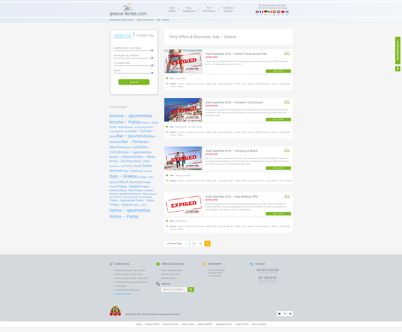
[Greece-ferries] (128, 9)
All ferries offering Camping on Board (131, 282)
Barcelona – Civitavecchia (135, 127)
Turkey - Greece (120, 205)
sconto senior (133, 197)
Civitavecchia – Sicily (117, 166)
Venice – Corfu (139, 205)
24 (194, 243)
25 (200, 243)
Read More (278, 71)
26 (207, 243)
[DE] (266, 11)
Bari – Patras (235, 84)
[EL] (287, 11)
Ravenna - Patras (140, 194)
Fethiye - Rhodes (133, 166)
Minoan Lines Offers (171, 274)
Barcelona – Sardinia (123, 131)
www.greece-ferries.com (169, 314)
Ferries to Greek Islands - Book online (131, 278)
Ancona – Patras (205, 84)
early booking (181, 221)
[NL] (278, 11)
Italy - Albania (131, 170)
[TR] (283, 11)
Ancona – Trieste (149, 122)
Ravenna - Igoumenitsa (120, 194)
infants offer (180, 78)
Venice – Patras (176, 87)
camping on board (183, 175)
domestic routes (195, 127)
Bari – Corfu (139, 131)
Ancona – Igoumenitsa (186, 84)
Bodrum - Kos (129, 147)
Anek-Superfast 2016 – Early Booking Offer (231, 196)
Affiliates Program (123, 294)
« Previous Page (174, 243)
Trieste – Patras (144, 200)
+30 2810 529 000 (267, 270)
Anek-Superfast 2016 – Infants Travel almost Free (236, 53)
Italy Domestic (146, 171)
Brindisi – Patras (144, 157)
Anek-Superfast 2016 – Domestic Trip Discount (234, 102)
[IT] (270, 11)
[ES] (274, 11)
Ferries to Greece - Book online (128, 274)
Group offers (120, 286)
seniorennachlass (145, 197)
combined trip (181, 127)
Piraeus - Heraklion (129, 186)
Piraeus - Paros (127, 190)
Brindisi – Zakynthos (120, 161)
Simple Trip (123, 35)
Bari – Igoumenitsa (221, 84)
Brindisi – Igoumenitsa (134, 152)
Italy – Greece (247, 84)
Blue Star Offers (169, 278)
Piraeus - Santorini (144, 190)
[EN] (257, 11)
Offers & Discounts (262, 84)
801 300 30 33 (267, 277)
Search (134, 82)
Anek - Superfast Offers (172, 270)
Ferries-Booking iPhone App (127, 290)
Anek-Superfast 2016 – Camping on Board (231, 150)
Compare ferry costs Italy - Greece (130, 270)
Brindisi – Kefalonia (121, 156)
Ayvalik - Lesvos (117, 127)
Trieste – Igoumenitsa (122, 200)
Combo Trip (145, 35)
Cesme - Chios (141, 161)
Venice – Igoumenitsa (281, 84)
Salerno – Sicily (121, 197)
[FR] (261, 11)
